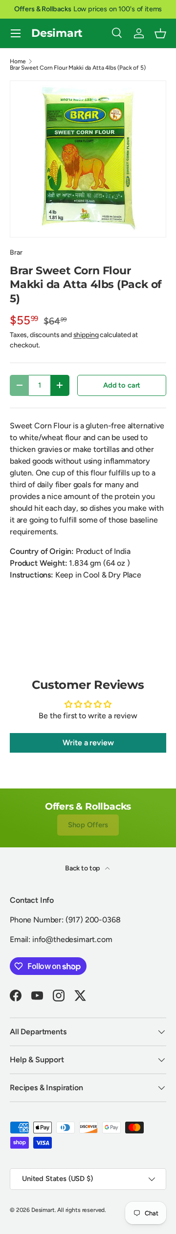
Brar (16, 252)
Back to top (83, 868)
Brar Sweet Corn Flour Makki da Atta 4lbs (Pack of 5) (78, 68)
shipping (86, 335)
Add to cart (121, 385)
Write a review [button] (88, 742)
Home (17, 61)
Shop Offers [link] (88, 824)
